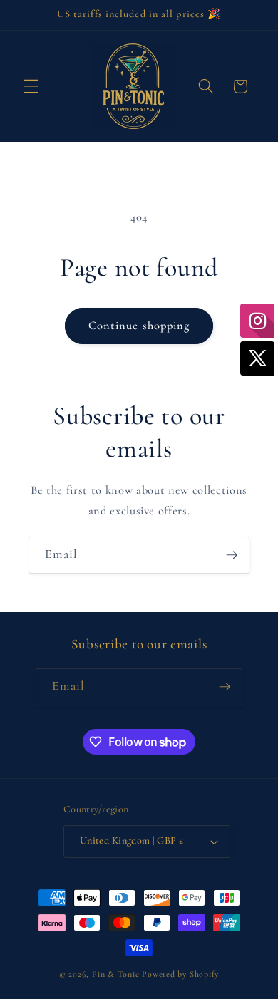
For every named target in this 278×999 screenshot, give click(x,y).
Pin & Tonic (115, 974)
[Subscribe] (232, 555)
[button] (31, 86)
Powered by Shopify (180, 974)
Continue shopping (139, 326)
